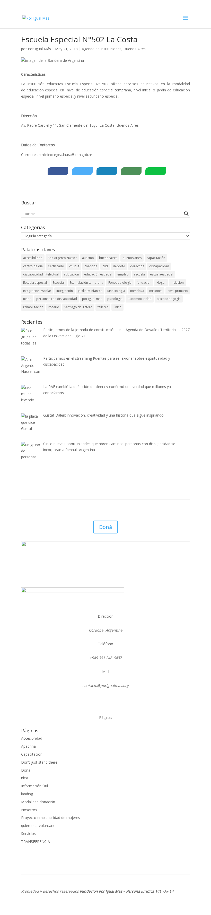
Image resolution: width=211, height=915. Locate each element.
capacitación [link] (156, 258)
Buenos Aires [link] (135, 48)
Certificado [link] (56, 266)
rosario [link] (53, 307)
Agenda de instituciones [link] (101, 48)
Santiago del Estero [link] (78, 307)
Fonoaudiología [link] (119, 282)
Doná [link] (25, 770)
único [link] (117, 307)
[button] (186, 21)
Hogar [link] (161, 282)
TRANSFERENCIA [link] (35, 841)
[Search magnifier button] (186, 213)
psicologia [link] (114, 299)
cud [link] (105, 266)
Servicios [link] (28, 833)
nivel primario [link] (178, 291)
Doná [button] (105, 526)
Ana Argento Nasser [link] (62, 258)
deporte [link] (119, 266)
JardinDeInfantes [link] (90, 291)
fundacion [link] (144, 282)
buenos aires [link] (132, 258)
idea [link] (24, 777)
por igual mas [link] (92, 299)
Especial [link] (59, 282)
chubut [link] (74, 266)
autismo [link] (88, 258)
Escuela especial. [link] (35, 282)
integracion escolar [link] (37, 291)
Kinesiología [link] (116, 291)
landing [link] (27, 793)
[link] (35, 17)
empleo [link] (123, 274)
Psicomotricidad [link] (140, 299)
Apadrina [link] (28, 746)
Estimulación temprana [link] (86, 282)
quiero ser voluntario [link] (38, 825)
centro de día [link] (33, 266)
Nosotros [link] (29, 809)
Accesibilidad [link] (31, 738)
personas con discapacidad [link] (56, 299)
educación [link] (71, 274)
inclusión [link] (177, 282)
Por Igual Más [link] (39, 48)
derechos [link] (137, 266)
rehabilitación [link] (33, 307)
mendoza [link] (137, 291)
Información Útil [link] (34, 785)
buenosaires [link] (108, 258)
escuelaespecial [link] (161, 274)
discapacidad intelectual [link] (41, 274)
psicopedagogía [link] (169, 299)
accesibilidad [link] (32, 258)
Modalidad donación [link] (38, 801)
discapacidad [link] (159, 266)
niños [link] (27, 299)
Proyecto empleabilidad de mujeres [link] (50, 817)
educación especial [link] (98, 274)
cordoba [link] (90, 266)
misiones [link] (155, 291)
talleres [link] (103, 307)
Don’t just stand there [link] (39, 762)
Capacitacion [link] (31, 754)
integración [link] (64, 291)
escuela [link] (139, 274)
